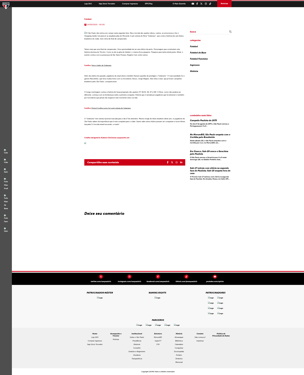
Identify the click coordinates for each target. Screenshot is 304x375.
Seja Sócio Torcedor (107, 4)
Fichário (179, 355)
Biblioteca (179, 341)
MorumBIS (158, 337)
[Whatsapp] (177, 162)
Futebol (87, 19)
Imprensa (200, 341)
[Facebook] (197, 4)
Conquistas (179, 348)
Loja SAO (88, 4)
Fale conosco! (200, 337)
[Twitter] (201, 4)
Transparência (137, 359)
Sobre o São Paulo (137, 337)
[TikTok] (210, 4)
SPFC (6, 6)
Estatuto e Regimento (137, 352)
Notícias (224, 3)
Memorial (179, 362)
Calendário (179, 344)
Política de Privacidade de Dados (221, 335)
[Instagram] (206, 4)
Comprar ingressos (130, 4)
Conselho (137, 348)
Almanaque (179, 337)
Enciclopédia (179, 352)
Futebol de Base (198, 52)
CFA (157, 344)
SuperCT (158, 341)
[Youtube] (193, 4)
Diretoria (137, 344)
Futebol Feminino (199, 59)
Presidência (137, 341)
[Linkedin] (181, 162)
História (194, 71)
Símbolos (179, 359)
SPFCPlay (149, 4)
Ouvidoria (136, 355)
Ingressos (195, 65)
